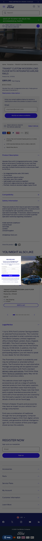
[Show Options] (18, 271)
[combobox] (10, 271)
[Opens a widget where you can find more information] (7, 537)
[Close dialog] (41, 256)
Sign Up (10, 275)
